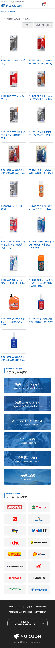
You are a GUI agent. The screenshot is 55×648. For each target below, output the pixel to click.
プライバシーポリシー (36, 607)
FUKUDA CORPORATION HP (25, 623)
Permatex (11, 12)
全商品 (3, 12)
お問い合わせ (40, 612)
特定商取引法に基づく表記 (20, 612)
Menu (50, 2)
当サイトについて (16, 607)
